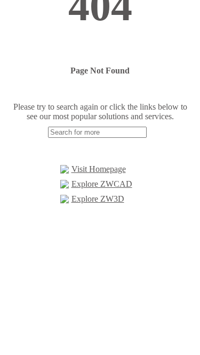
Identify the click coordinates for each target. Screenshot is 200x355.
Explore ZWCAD (101, 183)
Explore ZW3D (97, 198)
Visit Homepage (98, 169)
